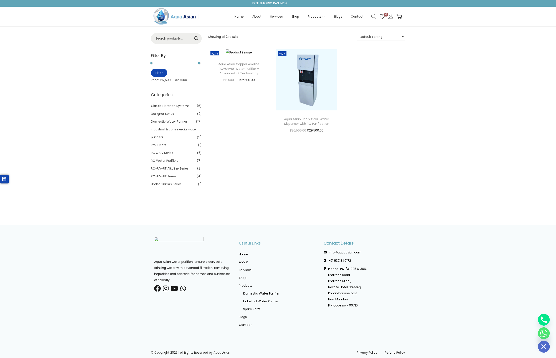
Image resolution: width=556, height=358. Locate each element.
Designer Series (162, 114)
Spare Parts (251, 309)
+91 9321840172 (339, 260)
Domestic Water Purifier (169, 121)
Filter (159, 73)
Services (245, 270)
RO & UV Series (162, 153)
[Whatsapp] (544, 333)
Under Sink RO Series (166, 184)
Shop (243, 278)
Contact (245, 325)
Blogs (243, 317)
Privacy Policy (367, 352)
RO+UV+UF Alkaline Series (170, 168)
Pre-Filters (158, 145)
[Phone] (544, 320)
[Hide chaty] (544, 347)
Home (243, 254)
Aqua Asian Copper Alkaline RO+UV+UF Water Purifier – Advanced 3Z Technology (238, 68)
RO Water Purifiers (164, 160)
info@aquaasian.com (345, 252)
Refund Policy (395, 352)
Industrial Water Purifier (260, 301)
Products (245, 285)
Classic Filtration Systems (170, 106)
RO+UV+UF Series (163, 176)
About (243, 262)
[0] (382, 16)
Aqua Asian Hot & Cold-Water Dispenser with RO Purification (306, 121)
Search (196, 38)
